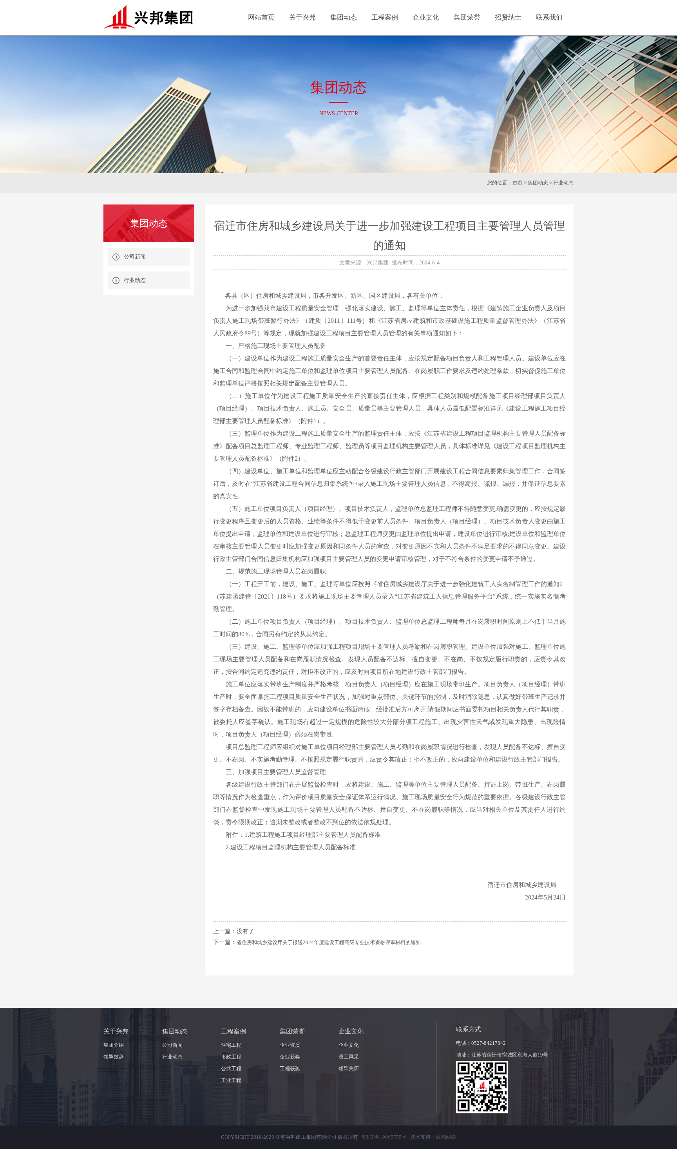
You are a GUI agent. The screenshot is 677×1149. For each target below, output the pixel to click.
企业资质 (290, 1045)
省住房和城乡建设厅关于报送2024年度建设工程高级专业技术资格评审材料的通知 (329, 942)
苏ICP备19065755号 (384, 1137)
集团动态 (538, 183)
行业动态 (135, 280)
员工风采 (348, 1057)
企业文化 (348, 1045)
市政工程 (231, 1057)
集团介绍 (113, 1045)
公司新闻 (135, 257)
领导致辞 (113, 1057)
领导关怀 (348, 1068)
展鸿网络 (446, 1137)
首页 (517, 183)
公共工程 (231, 1068)
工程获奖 (290, 1068)
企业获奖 (290, 1057)
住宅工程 (231, 1045)
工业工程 (231, 1080)
